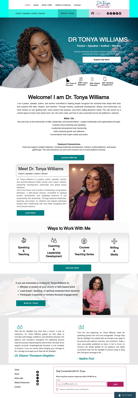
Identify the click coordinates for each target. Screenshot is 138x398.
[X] (114, 13)
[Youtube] (120, 13)
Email (58, 380)
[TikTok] (117, 13)
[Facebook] (108, 13)
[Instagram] (111, 13)
